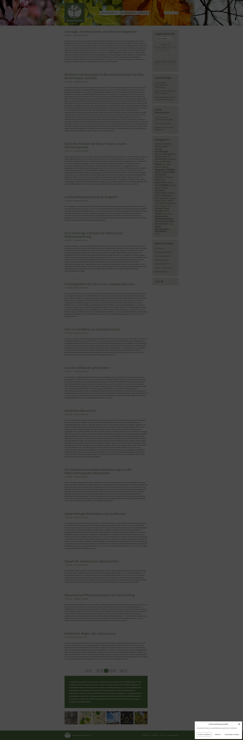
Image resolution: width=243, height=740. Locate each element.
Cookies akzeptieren (204, 734)
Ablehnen (218, 734)
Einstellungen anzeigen (232, 734)
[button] (239, 724)
